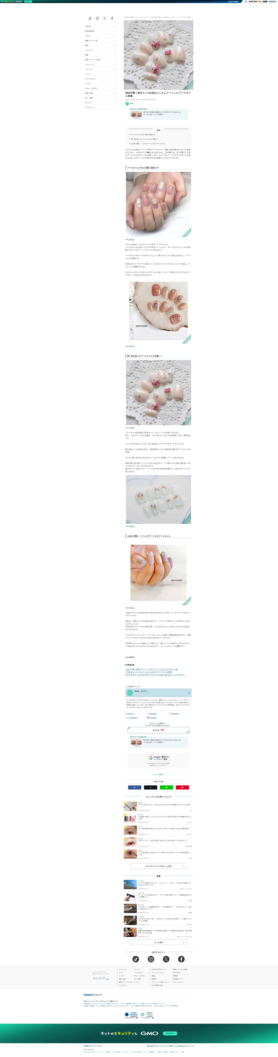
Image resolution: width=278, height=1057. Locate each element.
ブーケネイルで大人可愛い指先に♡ (143, 134)
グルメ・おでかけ (91, 88)
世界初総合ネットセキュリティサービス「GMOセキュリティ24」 (101, 1003)
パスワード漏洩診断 (125, 1003)
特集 (86, 55)
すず (191, 810)
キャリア (88, 103)
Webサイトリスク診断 (139, 1003)
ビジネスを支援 (116, 1052)
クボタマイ (189, 834)
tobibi (190, 858)
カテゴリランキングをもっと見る (158, 866)
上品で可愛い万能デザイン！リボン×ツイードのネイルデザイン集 (151, 669)
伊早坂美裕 (189, 846)
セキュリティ (125, 1052)
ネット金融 (158, 1052)
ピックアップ (89, 107)
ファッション (89, 64)
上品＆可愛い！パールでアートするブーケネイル (148, 143)
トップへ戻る (157, 774)
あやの (190, 822)
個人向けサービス (174, 1052)
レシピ (87, 74)
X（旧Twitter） (132, 718)
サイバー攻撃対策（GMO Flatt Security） (142, 1006)
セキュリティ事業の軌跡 (170, 1005)
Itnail (131, 103)
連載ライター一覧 (91, 40)
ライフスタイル (90, 79)
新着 (86, 45)
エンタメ (88, 83)
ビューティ (89, 69)
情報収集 (151, 1052)
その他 (182, 1052)
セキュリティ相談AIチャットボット (155, 1003)
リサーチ (145, 1052)
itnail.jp (131, 239)
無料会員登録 (89, 31)
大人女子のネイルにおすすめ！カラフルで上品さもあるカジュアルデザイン (155, 675)
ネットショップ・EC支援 (104, 1052)
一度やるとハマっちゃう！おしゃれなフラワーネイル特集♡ (149, 672)
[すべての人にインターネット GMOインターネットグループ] (263, 1)
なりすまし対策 (158, 1006)
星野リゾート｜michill (92, 60)
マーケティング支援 (136, 1052)
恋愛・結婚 (89, 93)
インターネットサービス (90, 1052)
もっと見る (158, 942)
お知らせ (88, 26)
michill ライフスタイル (185, 888)
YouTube (153, 718)
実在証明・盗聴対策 (89, 1006)
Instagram (175, 714)
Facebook (153, 714)
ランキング (89, 50)
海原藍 (190, 900)
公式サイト (131, 714)
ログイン (88, 36)
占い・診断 (89, 98)
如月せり (189, 924)
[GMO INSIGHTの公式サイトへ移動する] (93, 994)
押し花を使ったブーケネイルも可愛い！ (145, 139)
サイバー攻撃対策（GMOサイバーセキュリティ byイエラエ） (112, 1006)
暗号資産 (165, 1052)
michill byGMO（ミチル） (132, 17)
